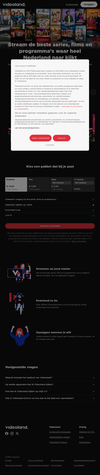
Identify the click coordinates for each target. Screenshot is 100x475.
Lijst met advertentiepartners (27, 128)
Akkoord (61, 138)
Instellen (50, 145)
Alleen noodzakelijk (40, 138)
